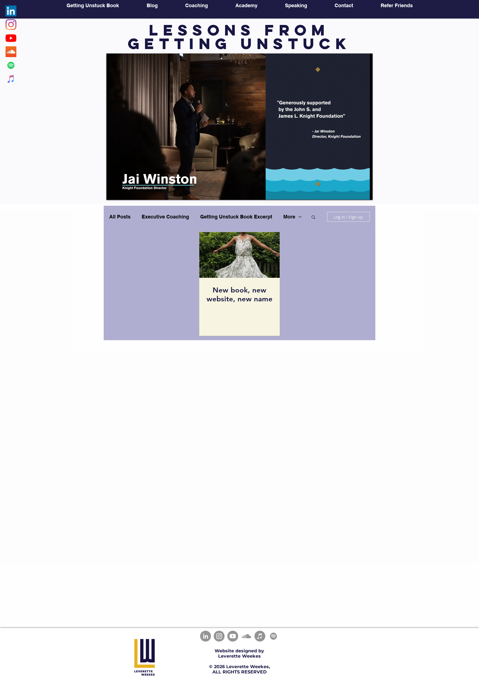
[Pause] (113, 192)
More (289, 217)
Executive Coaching (165, 217)
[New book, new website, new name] (239, 255)
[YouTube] (232, 636)
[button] (313, 217)
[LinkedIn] (205, 636)
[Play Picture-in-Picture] (355, 192)
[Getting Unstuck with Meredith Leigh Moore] (11, 51)
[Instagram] (219, 636)
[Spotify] (273, 636)
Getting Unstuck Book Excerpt (236, 217)
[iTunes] (259, 636)
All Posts (120, 217)
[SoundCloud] (246, 636)
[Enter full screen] (365, 192)
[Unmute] (123, 192)
